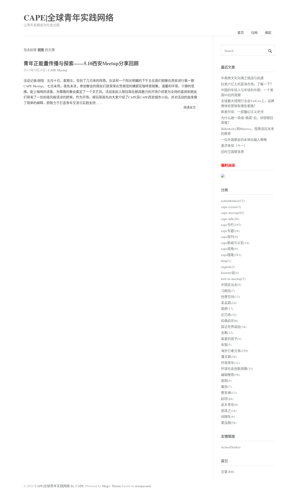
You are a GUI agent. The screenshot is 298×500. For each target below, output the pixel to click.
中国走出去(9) (231, 284)
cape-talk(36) (230, 219)
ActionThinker (231, 447)
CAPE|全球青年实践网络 (69, 17)
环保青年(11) (230, 362)
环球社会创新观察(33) (237, 368)
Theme (116, 486)
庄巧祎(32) (228, 314)
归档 (254, 32)
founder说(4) (230, 272)
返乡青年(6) (229, 404)
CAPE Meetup (57, 70)
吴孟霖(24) (228, 302)
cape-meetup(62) (232, 212)
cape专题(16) (230, 231)
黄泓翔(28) (228, 422)
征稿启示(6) (229, 320)
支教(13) (227, 332)
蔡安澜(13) (228, 392)
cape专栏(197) (231, 224)
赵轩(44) (227, 398)
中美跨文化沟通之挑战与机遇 (242, 78)
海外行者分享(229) (234, 350)
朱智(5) (226, 344)
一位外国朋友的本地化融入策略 (244, 139)
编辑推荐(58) (230, 374)
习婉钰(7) (228, 290)
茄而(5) (226, 380)
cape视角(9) (229, 248)
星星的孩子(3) (231, 338)
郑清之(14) (228, 410)
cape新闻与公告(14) (235, 243)
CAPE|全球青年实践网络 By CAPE (59, 486)
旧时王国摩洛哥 (232, 151)
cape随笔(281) (231, 255)
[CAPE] (222, 176)
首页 (240, 32)
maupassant (143, 486)
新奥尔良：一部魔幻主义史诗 (242, 111)
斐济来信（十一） (234, 145)
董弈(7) (226, 386)
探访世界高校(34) (233, 326)
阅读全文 (189, 107)
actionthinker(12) (233, 200)
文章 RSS (227, 471)
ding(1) (226, 260)
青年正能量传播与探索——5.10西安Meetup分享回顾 (81, 63)
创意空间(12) (230, 296)
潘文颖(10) (228, 356)
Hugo (106, 486)
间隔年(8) (228, 416)
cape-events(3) (231, 207)
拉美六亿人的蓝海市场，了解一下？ (247, 84)
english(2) (228, 267)
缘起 (268, 32)
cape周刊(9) (229, 236)
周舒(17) (227, 308)
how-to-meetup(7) (233, 278)
